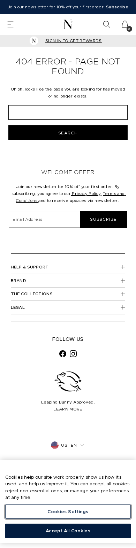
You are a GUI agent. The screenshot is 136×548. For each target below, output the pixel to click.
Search (68, 132)
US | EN (69, 445)
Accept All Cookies (68, 531)
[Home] (68, 24)
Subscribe (103, 219)
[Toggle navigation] (10, 24)
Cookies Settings (67, 512)
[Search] (106, 24)
